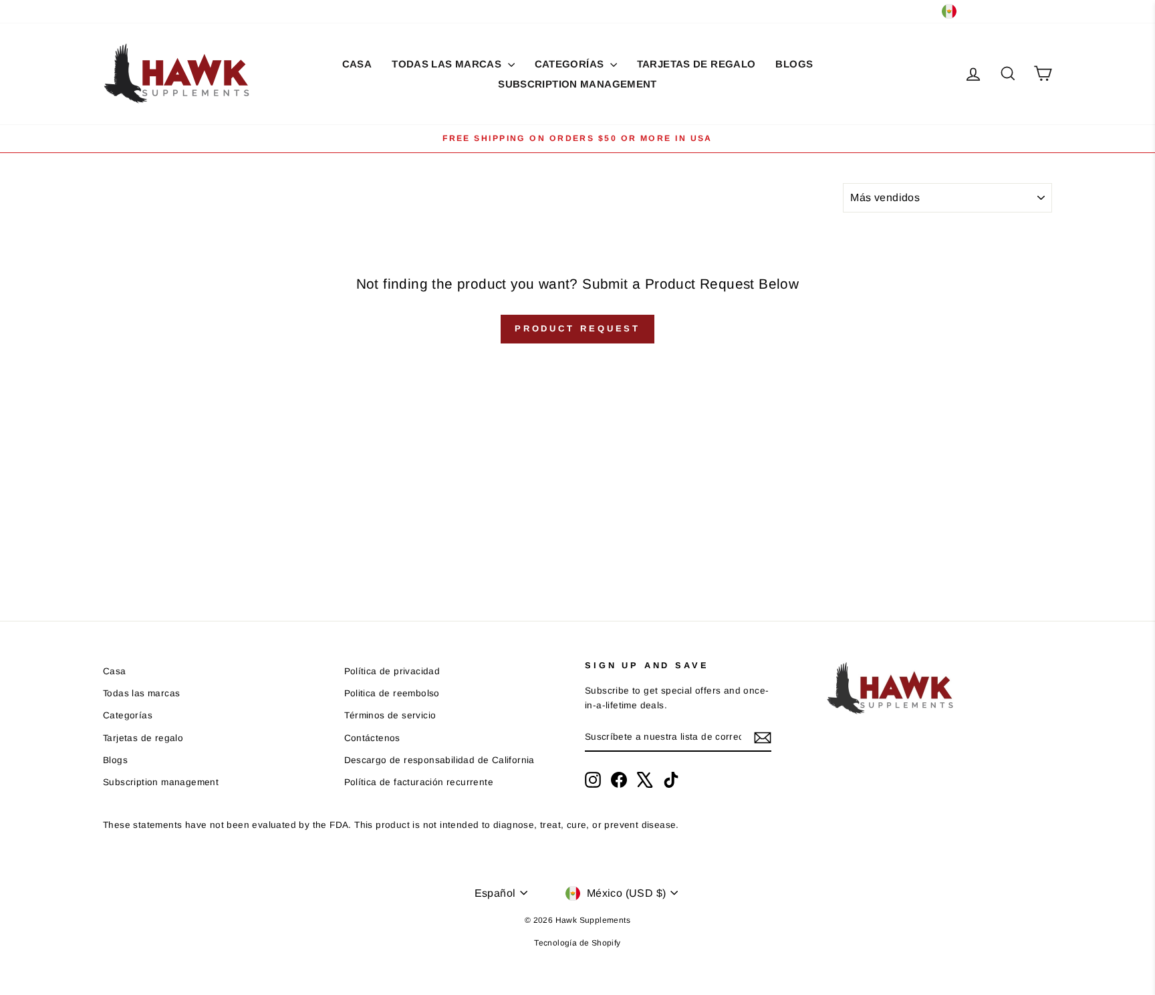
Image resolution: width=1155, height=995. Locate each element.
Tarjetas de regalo (696, 63)
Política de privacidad (392, 671)
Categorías (571, 63)
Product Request (578, 328)
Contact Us (161, 11)
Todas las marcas (448, 63)
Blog (113, 11)
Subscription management (577, 84)
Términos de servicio (390, 715)
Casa (357, 63)
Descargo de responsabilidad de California (439, 760)
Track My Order (233, 11)
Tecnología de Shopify (577, 943)
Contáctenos (372, 738)
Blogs (794, 63)
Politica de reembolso (392, 693)
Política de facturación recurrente (419, 782)
